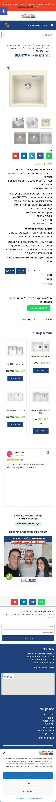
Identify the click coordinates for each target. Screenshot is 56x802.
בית (48, 45)
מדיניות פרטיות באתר (35, 798)
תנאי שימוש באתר (21, 798)
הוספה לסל (21, 272)
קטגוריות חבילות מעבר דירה (33, 45)
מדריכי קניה (48, 733)
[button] (3, 11)
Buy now (10, 271)
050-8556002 (40, 667)
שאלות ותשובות (46, 730)
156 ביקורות (24, 518)
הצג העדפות (28, 791)
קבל (28, 776)
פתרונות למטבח (13, 45)
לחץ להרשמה (28, 638)
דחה (28, 783)
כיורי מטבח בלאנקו (27, 48)
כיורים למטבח (43, 48)
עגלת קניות (48, 727)
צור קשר (30, 25)
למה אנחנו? (48, 720)
